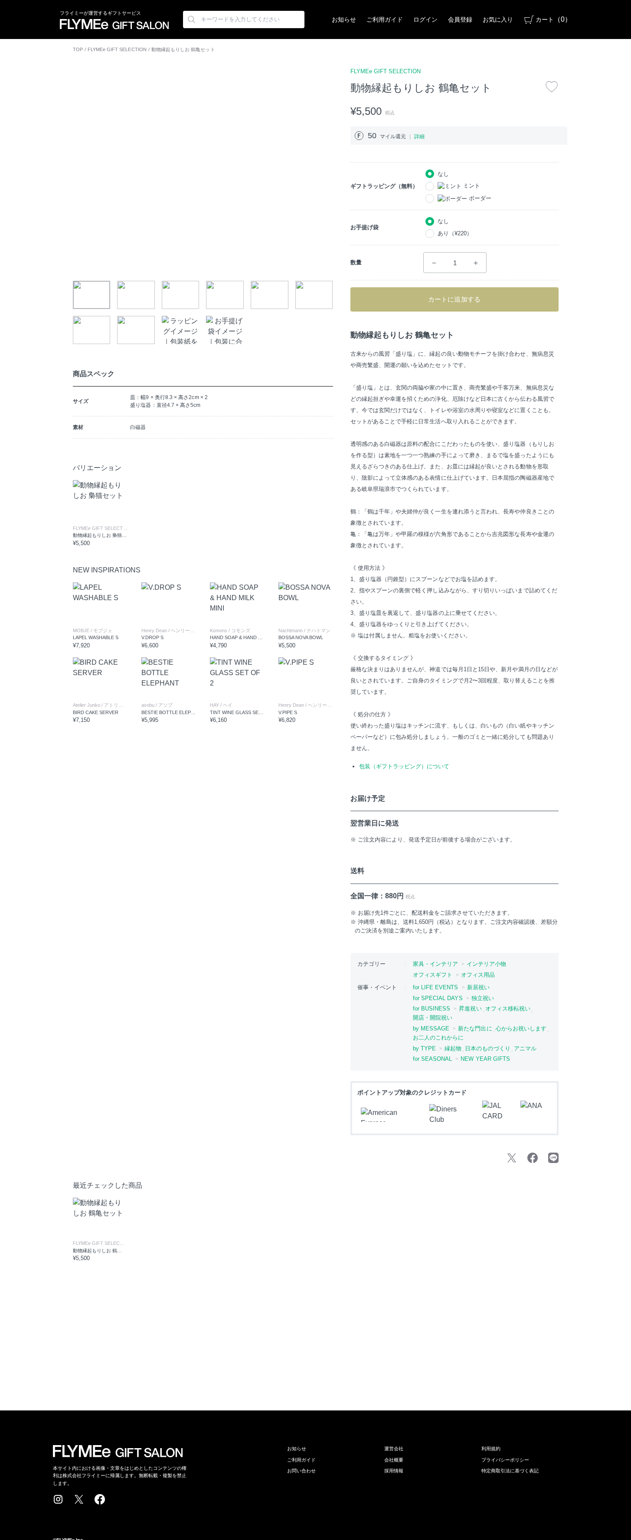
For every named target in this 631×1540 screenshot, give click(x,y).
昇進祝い (470, 1008)
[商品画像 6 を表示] (314, 295)
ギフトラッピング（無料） (384, 186)
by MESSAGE (431, 1028)
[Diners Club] (450, 1114)
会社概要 (393, 1459)
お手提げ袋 (364, 227)
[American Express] (390, 1115)
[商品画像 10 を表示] (225, 330)
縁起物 (453, 1048)
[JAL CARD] (496, 1114)
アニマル (525, 1048)
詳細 (419, 136)
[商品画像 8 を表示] (136, 330)
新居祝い (478, 987)
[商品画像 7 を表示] (92, 330)
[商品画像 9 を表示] (180, 330)
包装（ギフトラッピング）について (404, 766)
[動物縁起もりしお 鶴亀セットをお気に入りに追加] (552, 87)
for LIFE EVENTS (435, 987)
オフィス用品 (478, 974)
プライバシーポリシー (505, 1459)
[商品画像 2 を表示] (136, 295)
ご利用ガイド (384, 19)
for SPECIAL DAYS (438, 998)
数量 (356, 262)
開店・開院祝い (433, 1017)
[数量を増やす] (475, 263)
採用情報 (393, 1470)
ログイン (425, 19)
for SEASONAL (432, 1059)
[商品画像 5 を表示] (269, 295)
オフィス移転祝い (508, 1008)
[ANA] (534, 1114)
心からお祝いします (521, 1028)
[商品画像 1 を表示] (92, 295)
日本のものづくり (487, 1048)
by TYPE (424, 1048)
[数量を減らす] (434, 263)
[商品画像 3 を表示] (180, 295)
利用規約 (490, 1448)
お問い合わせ (301, 1470)
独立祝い (482, 998)
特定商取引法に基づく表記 (510, 1470)
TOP (78, 49)
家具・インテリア (435, 964)
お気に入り (498, 19)
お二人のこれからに (438, 1037)
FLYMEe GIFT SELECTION (117, 49)
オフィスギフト (433, 974)
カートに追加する (454, 299)
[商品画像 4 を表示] (225, 295)
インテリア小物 (487, 964)
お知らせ (344, 19)
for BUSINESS (432, 1008)
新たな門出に (475, 1028)
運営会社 (393, 1448)
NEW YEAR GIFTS (485, 1059)
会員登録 (460, 19)
